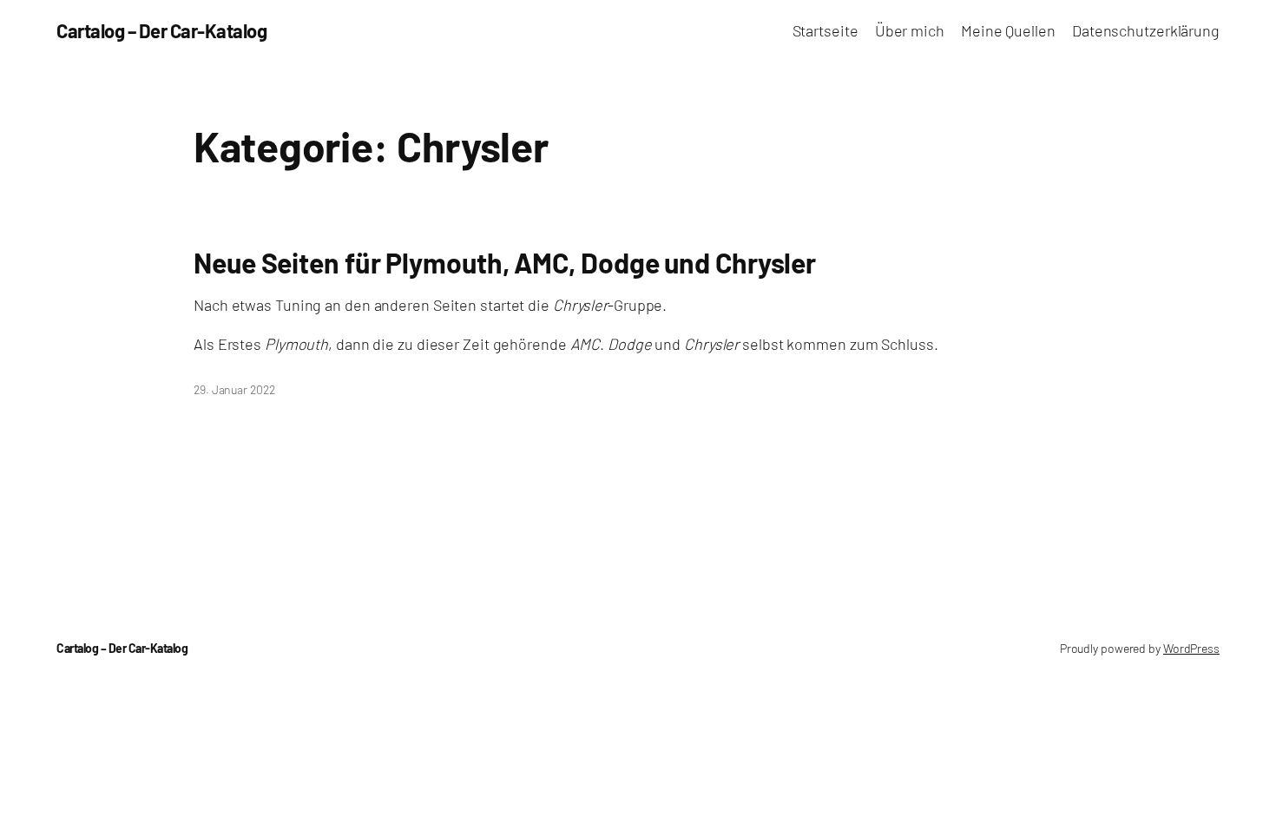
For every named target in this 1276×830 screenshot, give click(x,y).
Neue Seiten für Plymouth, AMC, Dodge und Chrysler (505, 262)
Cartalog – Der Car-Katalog (161, 30)
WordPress (1191, 648)
